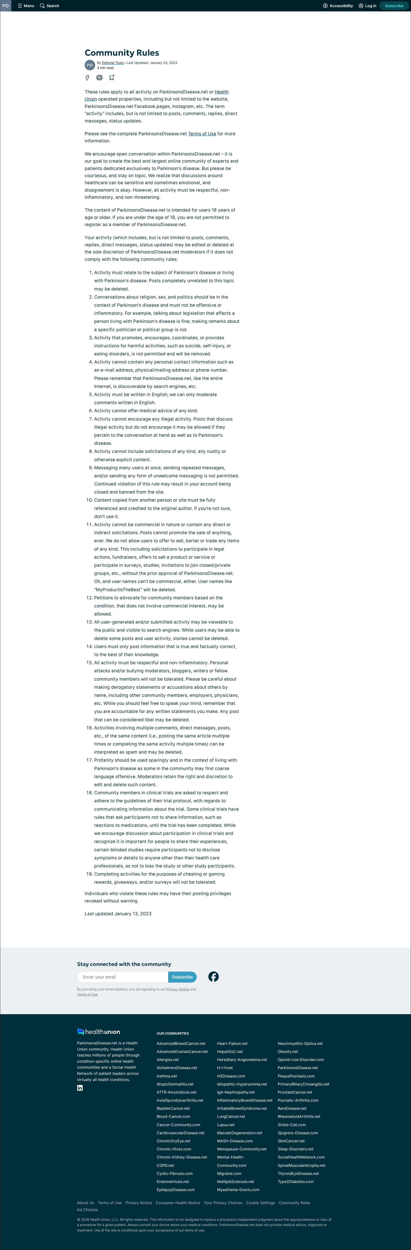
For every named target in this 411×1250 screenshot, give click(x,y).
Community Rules (294, 1202)
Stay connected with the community (124, 964)
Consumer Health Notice (178, 1202)
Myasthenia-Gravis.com (238, 1189)
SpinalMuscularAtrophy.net (301, 1165)
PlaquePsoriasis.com (296, 1076)
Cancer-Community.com (178, 1124)
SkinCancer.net (291, 1141)
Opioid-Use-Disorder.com (301, 1059)
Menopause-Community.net (242, 1149)
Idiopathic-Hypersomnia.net (242, 1084)
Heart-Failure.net (232, 1043)
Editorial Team (113, 63)
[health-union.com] (98, 1032)
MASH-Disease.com (235, 1141)
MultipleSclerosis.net (235, 1181)
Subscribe (394, 5)
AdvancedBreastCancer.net (181, 1043)
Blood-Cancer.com (173, 1116)
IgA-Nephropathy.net (236, 1092)
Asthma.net (167, 1076)
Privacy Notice (177, 989)
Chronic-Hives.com (174, 1149)
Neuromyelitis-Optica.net (300, 1043)
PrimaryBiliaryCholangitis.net (303, 1084)
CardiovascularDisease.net (181, 1132)
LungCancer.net (231, 1116)
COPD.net (165, 1165)
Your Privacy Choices (223, 1202)
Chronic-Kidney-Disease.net (182, 1157)
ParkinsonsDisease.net (298, 1067)
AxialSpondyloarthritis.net (180, 1100)
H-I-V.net (225, 1067)
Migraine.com (229, 1173)
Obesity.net (288, 1051)
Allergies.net (168, 1059)
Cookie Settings (260, 1202)
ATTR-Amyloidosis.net (176, 1092)
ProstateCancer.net (295, 1092)
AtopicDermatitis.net (175, 1084)
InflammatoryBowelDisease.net (245, 1100)
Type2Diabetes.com (296, 1181)
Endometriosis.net (173, 1181)
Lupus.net (226, 1124)
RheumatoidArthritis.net (299, 1116)
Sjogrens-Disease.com (298, 1132)
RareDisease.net (292, 1108)
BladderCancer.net (173, 1108)
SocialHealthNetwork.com (301, 1157)
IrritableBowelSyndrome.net (242, 1108)
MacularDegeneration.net (239, 1132)
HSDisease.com (231, 1076)
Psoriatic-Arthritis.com (298, 1100)
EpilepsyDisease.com (176, 1189)
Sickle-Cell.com (292, 1124)
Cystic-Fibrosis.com (175, 1173)
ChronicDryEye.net (174, 1141)
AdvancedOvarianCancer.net (182, 1051)
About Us (85, 1202)
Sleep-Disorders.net (295, 1149)
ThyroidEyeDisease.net (298, 1173)
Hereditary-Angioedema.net (242, 1059)
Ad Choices (87, 1209)
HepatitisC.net (230, 1051)
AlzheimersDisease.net (177, 1067)
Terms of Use (202, 133)
